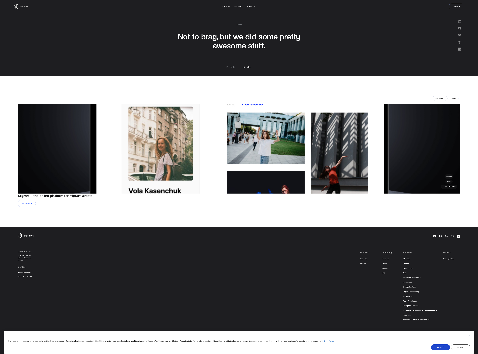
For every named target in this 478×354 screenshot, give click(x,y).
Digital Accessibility (411, 292)
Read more (27, 203)
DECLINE (460, 347)
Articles (363, 263)
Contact (456, 6)
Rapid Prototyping (410, 301)
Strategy (406, 259)
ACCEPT (440, 347)
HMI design (407, 282)
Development (408, 268)
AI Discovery (408, 296)
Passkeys (407, 315)
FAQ (383, 273)
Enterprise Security (410, 306)
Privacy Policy (328, 341)
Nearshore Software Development (416, 320)
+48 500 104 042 (24, 272)
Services (226, 6)
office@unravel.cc (25, 277)
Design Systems (409, 287)
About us (251, 6)
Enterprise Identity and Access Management (421, 310)
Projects (363, 259)
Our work (239, 6)
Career (384, 263)
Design (406, 263)
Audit (405, 273)
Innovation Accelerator (412, 278)
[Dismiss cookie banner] (469, 336)
